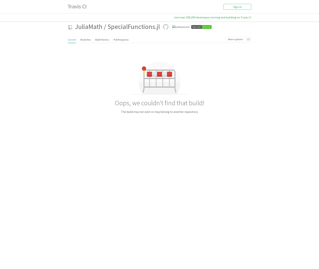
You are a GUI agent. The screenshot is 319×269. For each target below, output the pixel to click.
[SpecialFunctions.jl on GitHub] (166, 26)
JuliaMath (88, 26)
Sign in (237, 7)
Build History (102, 39)
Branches (85, 39)
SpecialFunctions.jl (133, 26)
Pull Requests (121, 39)
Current (72, 39)
